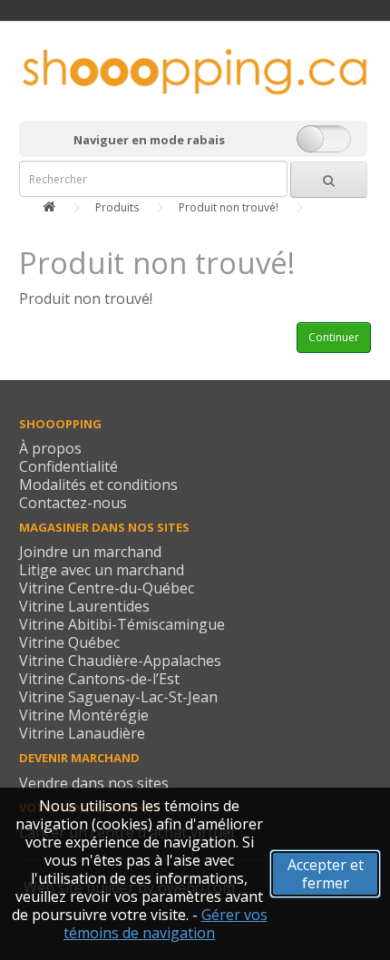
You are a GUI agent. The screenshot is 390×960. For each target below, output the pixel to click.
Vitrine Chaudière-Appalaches (120, 661)
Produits (117, 207)
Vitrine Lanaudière (82, 733)
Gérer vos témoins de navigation (165, 924)
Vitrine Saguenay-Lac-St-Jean (118, 697)
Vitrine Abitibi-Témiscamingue (122, 624)
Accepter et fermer (326, 874)
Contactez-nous (73, 503)
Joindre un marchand (90, 552)
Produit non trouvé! (228, 207)
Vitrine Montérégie (84, 715)
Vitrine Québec (69, 642)
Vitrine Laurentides (84, 606)
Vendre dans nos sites (94, 783)
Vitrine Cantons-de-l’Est (99, 679)
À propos (50, 448)
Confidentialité (68, 466)
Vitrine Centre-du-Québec (106, 588)
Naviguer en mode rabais (149, 140)
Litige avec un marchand (101, 570)
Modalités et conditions (98, 485)
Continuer (333, 337)
